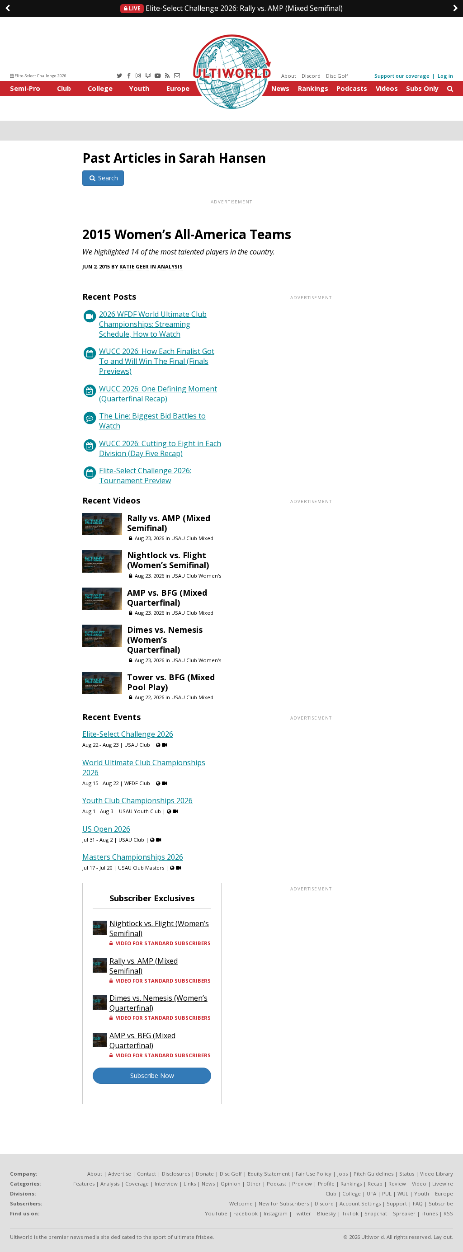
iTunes (429, 1213)
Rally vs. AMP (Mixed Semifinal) (235, 8)
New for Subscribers (284, 1203)
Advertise (119, 1173)
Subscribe (441, 1203)
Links (190, 1183)
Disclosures (176, 1173)
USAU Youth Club (140, 811)
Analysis (170, 266)
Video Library (436, 1173)
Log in (445, 75)
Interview (166, 1183)
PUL (387, 1193)
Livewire (442, 1183)
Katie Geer (134, 266)
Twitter (302, 1213)
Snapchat (375, 1213)
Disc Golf (337, 75)
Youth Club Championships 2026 (137, 800)
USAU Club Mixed (192, 538)
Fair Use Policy (313, 1173)
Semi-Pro (25, 88)
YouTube (216, 1213)
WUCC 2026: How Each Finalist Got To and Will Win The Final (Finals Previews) (156, 361)
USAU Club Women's (196, 575)
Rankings (313, 88)
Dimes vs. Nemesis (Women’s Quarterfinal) (165, 639)
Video (419, 1183)
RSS (448, 1213)
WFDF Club (137, 783)
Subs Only (422, 88)
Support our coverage (402, 75)
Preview (302, 1183)
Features (83, 1183)
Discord (311, 75)
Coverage (137, 1183)
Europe (177, 88)
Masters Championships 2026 (132, 857)
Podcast (276, 1183)
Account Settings (360, 1203)
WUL (402, 1193)
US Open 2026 (106, 829)
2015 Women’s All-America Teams (186, 234)
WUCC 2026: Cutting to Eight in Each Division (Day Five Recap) (160, 448)
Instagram (276, 1213)
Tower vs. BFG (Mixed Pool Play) (171, 682)
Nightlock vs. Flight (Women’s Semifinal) (168, 560)
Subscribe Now (152, 1075)
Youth (139, 88)
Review (397, 1183)
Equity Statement (269, 1173)
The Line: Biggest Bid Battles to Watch (152, 421)
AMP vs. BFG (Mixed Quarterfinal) (167, 597)
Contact (146, 1173)
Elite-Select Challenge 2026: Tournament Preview (145, 475)
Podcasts (351, 88)
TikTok (350, 1213)
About (288, 75)
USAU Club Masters (141, 867)
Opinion (231, 1183)
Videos (387, 88)
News (280, 88)
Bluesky (326, 1213)
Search (107, 178)
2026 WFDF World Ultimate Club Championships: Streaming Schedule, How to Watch (153, 324)
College (100, 88)
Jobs (342, 1173)
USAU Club (137, 744)
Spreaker (404, 1213)
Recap (375, 1183)
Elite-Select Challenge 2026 (40, 76)
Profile (326, 1183)
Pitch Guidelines (373, 1173)
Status (406, 1173)
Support (397, 1203)
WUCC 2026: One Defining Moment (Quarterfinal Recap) (158, 394)
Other (253, 1183)
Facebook (245, 1213)
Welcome (241, 1203)
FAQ (418, 1203)
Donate (205, 1173)
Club (64, 88)
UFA (371, 1193)
